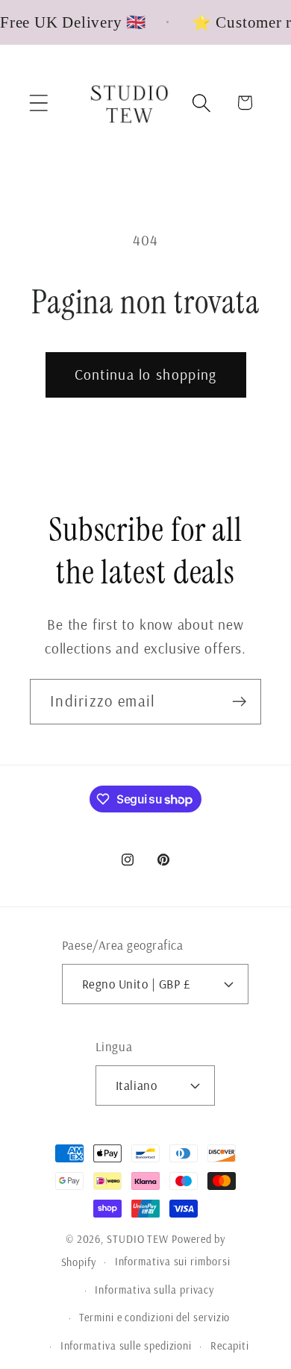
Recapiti (229, 1346)
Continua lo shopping (146, 374)
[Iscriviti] (239, 701)
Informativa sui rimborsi (173, 1261)
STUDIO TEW (138, 1239)
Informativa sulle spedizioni (126, 1346)
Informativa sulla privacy (154, 1290)
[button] (38, 102)
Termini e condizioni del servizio (154, 1317)
